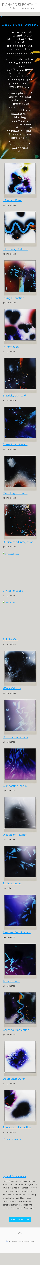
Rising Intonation (13, 298)
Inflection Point (12, 200)
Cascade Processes (15, 737)
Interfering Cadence (15, 249)
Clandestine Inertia (15, 785)
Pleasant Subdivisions (17, 932)
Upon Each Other (14, 1078)
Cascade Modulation (16, 1029)
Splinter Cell (10, 639)
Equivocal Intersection (17, 1127)
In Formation (11, 346)
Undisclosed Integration (18, 542)
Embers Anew (12, 883)
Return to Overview (20, 1219)
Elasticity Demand (14, 395)
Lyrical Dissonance (14, 1176)
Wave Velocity (12, 688)
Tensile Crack (11, 981)
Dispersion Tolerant (15, 834)
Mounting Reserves (15, 493)
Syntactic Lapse (13, 590)
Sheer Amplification (15, 444)
